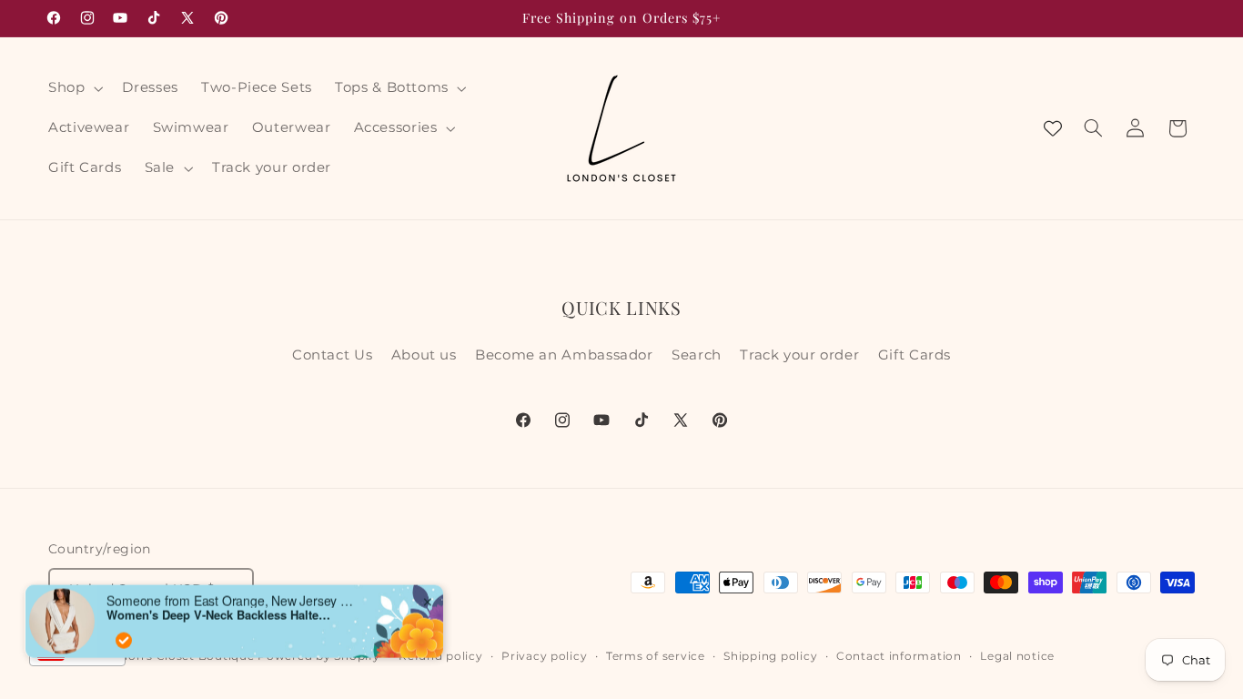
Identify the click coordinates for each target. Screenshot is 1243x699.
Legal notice (1017, 656)
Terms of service (655, 656)
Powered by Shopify (318, 656)
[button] (73, 88)
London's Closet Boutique (176, 656)
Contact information (899, 656)
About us (424, 355)
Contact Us (332, 355)
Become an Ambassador (564, 355)
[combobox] (77, 651)
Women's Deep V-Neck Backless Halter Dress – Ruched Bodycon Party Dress (220, 594)
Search (697, 355)
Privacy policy (544, 656)
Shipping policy (770, 656)
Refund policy (441, 656)
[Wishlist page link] (1053, 128)
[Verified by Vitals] (124, 620)
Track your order (799, 355)
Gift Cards (914, 355)
